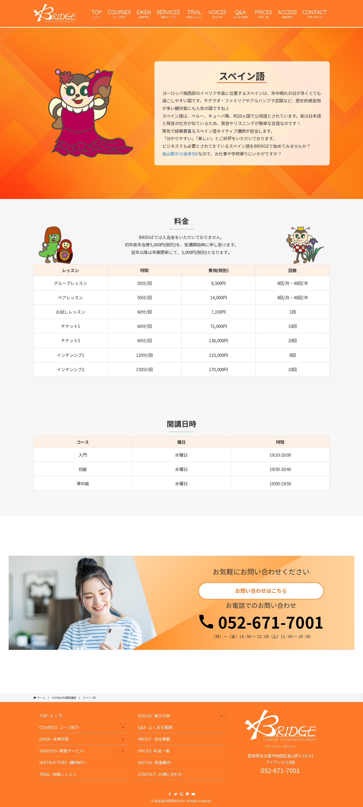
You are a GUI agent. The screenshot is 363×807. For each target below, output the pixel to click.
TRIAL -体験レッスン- (58, 774)
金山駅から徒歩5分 (180, 153)
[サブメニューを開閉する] (122, 727)
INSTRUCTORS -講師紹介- (63, 762)
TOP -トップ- (51, 716)
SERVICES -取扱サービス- (62, 751)
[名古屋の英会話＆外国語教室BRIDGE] (54, 13)
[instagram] (181, 794)
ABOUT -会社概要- (154, 739)
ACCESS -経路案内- (155, 762)
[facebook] (169, 794)
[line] (187, 794)
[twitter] (175, 794)
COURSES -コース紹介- (60, 727)
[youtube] (193, 794)
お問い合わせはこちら (261, 590)
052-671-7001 (269, 621)
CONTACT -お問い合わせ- (161, 774)
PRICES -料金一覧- (154, 751)
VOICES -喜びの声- (154, 716)
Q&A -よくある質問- (156, 727)
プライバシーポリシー (280, 746)
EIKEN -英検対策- (54, 739)
